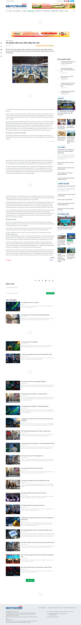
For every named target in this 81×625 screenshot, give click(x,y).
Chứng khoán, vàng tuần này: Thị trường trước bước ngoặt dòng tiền (37, 419)
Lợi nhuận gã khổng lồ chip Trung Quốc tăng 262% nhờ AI (37, 530)
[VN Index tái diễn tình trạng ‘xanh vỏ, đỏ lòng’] (13, 497)
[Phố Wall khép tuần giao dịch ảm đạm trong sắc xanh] (13, 435)
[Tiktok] (68, 1)
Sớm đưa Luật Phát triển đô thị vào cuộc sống (61, 127)
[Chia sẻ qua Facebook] (42, 280)
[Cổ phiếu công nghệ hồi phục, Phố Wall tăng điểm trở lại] (13, 358)
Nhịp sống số (38, 10)
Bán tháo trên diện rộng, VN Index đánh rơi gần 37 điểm (36, 567)
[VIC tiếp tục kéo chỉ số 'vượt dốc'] (13, 306)
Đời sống (61, 10)
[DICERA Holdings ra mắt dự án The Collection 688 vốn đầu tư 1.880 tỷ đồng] (61, 250)
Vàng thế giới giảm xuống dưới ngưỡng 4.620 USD (65, 173)
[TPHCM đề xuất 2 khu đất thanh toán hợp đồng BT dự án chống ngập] (61, 236)
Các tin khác (11, 300)
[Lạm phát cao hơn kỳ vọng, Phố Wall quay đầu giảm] (13, 319)
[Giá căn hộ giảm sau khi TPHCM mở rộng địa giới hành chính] (71, 250)
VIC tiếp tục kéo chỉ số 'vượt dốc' (30, 302)
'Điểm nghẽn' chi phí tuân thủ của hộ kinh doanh (61, 139)
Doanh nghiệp (54, 10)
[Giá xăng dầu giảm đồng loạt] (71, 122)
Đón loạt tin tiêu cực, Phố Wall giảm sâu (32, 456)
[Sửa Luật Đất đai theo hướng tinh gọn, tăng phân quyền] (66, 221)
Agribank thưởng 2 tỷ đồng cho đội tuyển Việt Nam (65, 168)
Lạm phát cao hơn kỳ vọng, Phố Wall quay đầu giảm (35, 315)
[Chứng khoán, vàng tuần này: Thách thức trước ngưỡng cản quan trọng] (13, 521)
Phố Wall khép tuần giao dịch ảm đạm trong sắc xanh (36, 431)
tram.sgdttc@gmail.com (70, 607)
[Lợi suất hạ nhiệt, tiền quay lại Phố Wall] (13, 472)
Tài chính (24, 10)
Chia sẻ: (35, 280)
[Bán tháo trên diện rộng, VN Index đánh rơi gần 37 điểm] (13, 571)
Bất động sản (46, 10)
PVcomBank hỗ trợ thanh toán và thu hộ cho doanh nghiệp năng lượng (65, 151)
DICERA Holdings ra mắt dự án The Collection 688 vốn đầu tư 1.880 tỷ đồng (61, 258)
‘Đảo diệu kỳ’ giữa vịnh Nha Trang (70, 242)
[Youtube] (66, 1)
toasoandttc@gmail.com (54, 616)
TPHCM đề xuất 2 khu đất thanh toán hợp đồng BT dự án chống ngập (61, 243)
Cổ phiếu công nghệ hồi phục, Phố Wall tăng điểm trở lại (36, 354)
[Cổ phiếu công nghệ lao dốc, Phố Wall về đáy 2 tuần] (13, 484)
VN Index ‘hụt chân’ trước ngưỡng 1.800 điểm (33, 381)
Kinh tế (10, 10)
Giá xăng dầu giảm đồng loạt (70, 126)
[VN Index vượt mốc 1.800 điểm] (13, 346)
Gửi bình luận (50, 293)
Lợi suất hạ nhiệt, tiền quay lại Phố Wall (32, 468)
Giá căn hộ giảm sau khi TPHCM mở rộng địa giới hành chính (71, 256)
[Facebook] (64, 1)
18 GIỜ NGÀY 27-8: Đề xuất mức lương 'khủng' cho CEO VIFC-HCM (65, 113)
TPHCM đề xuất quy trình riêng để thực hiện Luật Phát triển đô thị (71, 140)
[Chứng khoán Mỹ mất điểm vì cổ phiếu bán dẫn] (13, 398)
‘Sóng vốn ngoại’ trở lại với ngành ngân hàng (65, 163)
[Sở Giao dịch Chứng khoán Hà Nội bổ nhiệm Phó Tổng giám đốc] (13, 559)
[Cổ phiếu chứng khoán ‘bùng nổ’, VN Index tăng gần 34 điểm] (13, 447)
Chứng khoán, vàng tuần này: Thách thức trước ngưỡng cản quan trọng (37, 518)
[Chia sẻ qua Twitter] (45, 280)
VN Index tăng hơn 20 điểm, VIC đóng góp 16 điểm (35, 406)
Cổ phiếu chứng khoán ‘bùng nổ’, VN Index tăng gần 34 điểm (37, 443)
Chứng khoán (31, 10)
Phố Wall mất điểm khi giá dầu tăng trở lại (32, 505)
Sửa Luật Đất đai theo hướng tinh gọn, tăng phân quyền (65, 228)
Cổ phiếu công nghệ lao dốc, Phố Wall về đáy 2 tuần (35, 480)
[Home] (7, 11)
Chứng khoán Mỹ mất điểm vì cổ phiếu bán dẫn (34, 394)
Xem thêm (30, 580)
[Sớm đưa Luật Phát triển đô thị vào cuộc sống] (61, 122)
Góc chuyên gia (17, 10)
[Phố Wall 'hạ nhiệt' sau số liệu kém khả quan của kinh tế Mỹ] (13, 546)
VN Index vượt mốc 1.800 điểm (29, 342)
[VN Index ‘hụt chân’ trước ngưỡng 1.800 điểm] (13, 385)
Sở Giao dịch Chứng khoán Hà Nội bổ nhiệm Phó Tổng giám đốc (37, 555)
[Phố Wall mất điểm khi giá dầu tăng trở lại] (13, 509)
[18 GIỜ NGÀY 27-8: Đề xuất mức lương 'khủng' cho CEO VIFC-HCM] (66, 105)
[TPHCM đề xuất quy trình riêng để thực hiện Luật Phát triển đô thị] (71, 133)
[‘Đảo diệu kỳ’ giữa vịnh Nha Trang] (71, 236)
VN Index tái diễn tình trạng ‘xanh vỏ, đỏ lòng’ (33, 493)
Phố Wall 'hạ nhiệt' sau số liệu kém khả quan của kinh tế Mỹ (37, 542)
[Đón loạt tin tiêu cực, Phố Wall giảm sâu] (13, 460)
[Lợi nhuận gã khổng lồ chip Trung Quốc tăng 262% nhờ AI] (13, 534)
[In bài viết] (52, 280)
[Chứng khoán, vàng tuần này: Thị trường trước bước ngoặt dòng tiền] (13, 422)
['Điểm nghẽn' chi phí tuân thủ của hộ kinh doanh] (61, 133)
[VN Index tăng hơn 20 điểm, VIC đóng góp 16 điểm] (13, 410)
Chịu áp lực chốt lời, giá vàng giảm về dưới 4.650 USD (65, 179)
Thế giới (66, 10)
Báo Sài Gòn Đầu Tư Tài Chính (16, 6)
